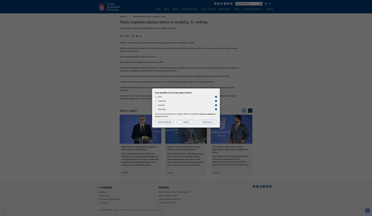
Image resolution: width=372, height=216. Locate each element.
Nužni (160, 97)
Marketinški (162, 109)
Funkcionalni (162, 101)
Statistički (161, 105)
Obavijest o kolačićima (207, 114)
